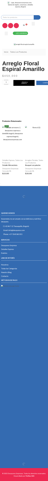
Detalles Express (8, 160)
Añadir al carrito (24, 83)
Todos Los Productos (18, 52)
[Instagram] (10, 25)
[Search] (37, 17)
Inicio (6, 52)
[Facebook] (4, 25)
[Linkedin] (16, 25)
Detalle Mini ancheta (9, 165)
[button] (33, 24)
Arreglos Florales (31, 160)
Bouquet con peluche (32, 165)
